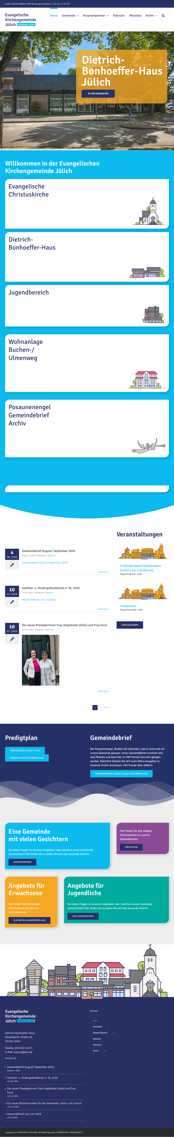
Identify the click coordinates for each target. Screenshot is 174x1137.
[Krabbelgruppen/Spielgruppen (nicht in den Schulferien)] (143, 544)
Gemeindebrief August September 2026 (44, 562)
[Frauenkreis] (143, 585)
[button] (163, 15)
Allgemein (51, 555)
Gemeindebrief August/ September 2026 (30, 1067)
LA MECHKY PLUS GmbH (27, 1132)
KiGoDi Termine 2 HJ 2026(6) (39, 599)
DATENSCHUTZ (76, 1132)
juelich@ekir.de (23, 1052)
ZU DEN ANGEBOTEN (98, 93)
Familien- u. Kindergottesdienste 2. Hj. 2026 (32, 1077)
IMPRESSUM (62, 1132)
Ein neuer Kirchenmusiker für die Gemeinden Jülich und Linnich (44, 1103)
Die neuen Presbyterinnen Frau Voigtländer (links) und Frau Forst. (41, 1090)
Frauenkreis (128, 606)
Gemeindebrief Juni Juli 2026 (24, 1114)
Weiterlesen (103, 572)
